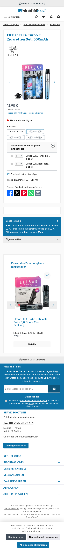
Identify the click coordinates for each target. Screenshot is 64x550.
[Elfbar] (32, 50)
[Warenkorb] (58, 17)
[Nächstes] (54, 81)
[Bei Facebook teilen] (10, 192)
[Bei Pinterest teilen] (24, 192)
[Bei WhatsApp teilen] (31, 192)
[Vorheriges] (9, 81)
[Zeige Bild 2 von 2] (34, 97)
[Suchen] (36, 17)
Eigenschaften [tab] (14, 239)
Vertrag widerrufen (16, 445)
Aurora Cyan (36, 132)
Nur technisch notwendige (43, 537)
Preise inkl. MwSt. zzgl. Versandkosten (25, 113)
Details (32, 344)
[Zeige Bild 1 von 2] (29, 97)
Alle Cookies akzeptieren (33, 545)
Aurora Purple (36, 138)
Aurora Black (16, 131)
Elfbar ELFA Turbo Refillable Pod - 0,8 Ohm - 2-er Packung (30, 322)
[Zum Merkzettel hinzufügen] (47, 275)
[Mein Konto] (51, 17)
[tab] (32, 226)
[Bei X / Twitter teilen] (17, 192)
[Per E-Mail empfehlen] (38, 192)
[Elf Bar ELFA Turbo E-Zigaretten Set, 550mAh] (32, 82)
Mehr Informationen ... (32, 531)
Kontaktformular (29, 436)
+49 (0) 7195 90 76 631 (18, 423)
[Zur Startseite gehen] (32, 10)
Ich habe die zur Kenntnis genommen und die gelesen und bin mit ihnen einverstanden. (33, 403)
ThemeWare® (32, 517)
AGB (31, 403)
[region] (32, 82)
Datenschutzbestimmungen (33, 400)
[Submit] (54, 389)
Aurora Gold (17, 138)
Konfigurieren (15, 537)
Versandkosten (11, 508)
